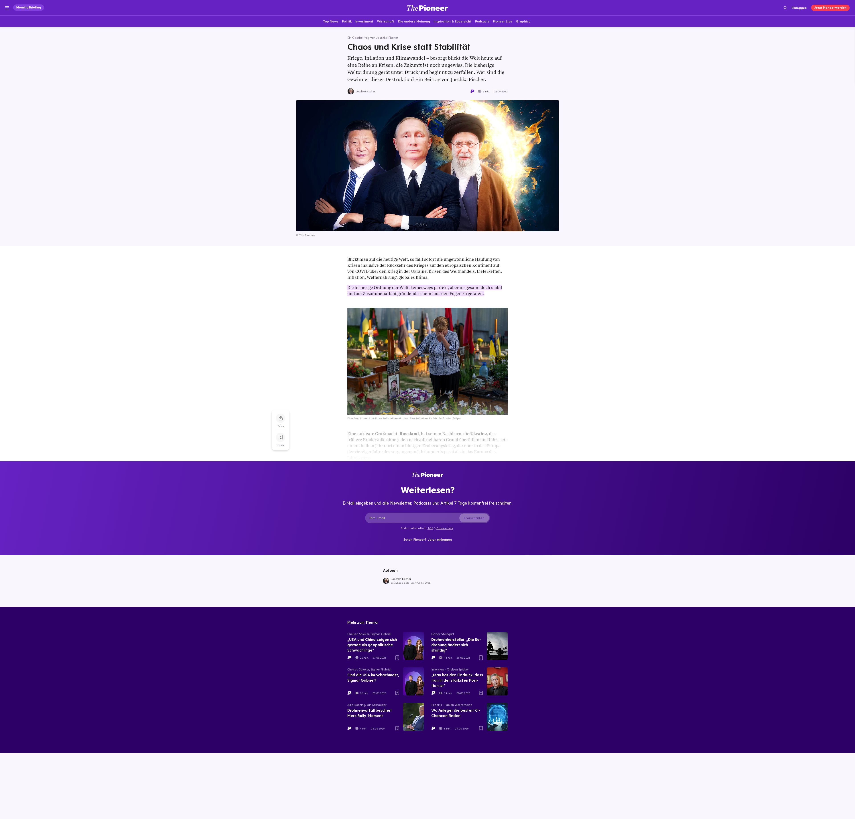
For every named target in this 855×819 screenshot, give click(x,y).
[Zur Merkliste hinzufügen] (280, 437)
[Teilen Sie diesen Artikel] (280, 418)
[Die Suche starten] (785, 8)
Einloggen (799, 8)
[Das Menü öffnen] (7, 7)
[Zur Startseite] (427, 8)
